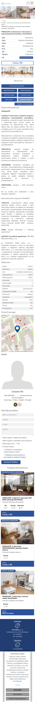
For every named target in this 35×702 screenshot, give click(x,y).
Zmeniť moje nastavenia (17, 698)
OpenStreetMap (23, 351)
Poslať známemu (26, 90)
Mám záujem (9, 99)
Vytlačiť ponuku (26, 95)
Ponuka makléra (17, 398)
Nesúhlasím (17, 694)
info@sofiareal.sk (25, 395)
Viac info (17, 685)
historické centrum (26, 57)
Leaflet (12, 351)
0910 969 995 (9, 395)
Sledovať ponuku (9, 90)
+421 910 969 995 (17, 649)
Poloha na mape (9, 95)
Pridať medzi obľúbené (17, 86)
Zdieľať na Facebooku (25, 104)
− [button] (4, 320)
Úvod (3, 21)
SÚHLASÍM (17, 690)
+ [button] (4, 317)
